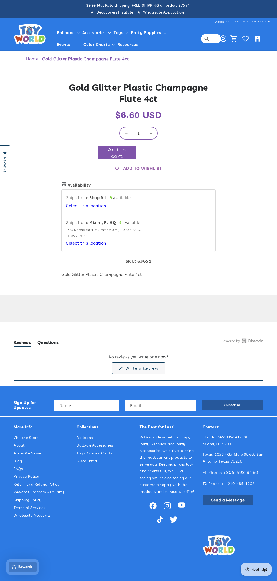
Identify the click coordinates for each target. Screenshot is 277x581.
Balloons (85, 437)
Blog (18, 460)
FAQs (18, 468)
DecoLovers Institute (115, 12)
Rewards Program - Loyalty (39, 492)
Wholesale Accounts (32, 515)
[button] (66, 33)
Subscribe (232, 405)
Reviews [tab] (22, 343)
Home (32, 58)
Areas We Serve (27, 453)
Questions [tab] (48, 343)
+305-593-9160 (240, 472)
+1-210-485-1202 (238, 483)
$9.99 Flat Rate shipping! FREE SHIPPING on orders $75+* (138, 5)
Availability (79, 185)
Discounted (87, 460)
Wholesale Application (163, 12)
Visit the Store (26, 437)
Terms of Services (29, 507)
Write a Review (144, 369)
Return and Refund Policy (37, 484)
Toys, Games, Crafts (94, 453)
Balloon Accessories (95, 445)
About (19, 445)
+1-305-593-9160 (259, 21)
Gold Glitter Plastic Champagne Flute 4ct (85, 58)
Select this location (86, 205)
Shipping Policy (28, 499)
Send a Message (228, 500)
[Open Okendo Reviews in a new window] (242, 341)
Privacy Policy (26, 476)
